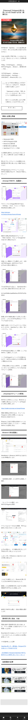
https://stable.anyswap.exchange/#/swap (13, 408)
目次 (10, 107)
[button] (25, 399)
